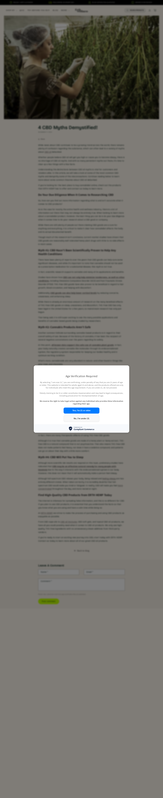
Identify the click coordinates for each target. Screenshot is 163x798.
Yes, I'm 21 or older (81, 410)
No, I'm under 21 (81, 418)
